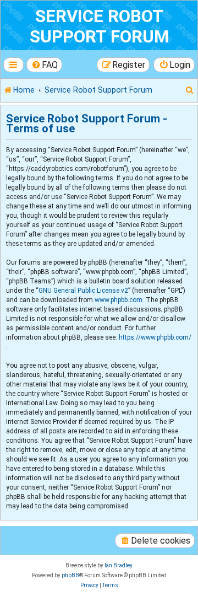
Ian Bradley (119, 565)
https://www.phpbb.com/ (155, 337)
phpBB (70, 575)
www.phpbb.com (118, 300)
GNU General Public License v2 (83, 290)
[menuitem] (44, 64)
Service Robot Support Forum (99, 26)
